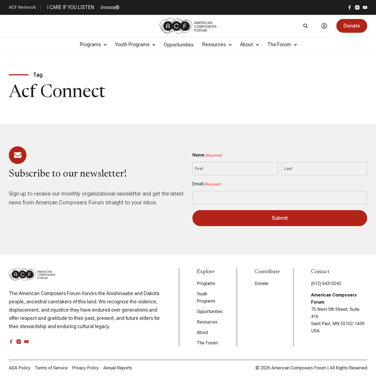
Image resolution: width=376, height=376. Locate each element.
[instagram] (357, 7)
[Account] (324, 26)
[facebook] (349, 7)
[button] (351, 26)
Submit (280, 218)
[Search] (305, 25)
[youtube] (365, 7)
